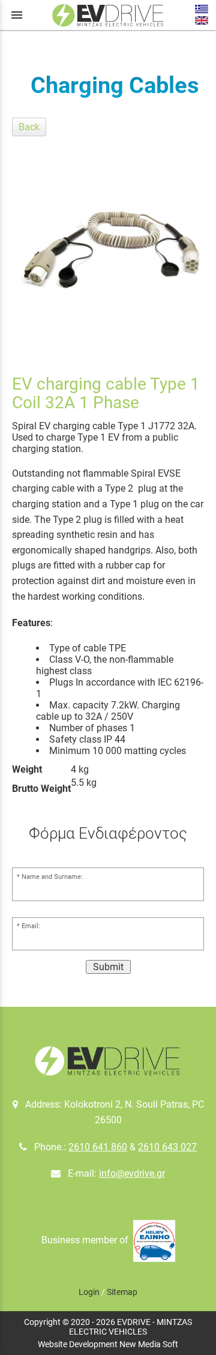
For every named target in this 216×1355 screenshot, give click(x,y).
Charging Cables (115, 85)
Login (89, 1292)
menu (17, 15)
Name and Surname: (52, 877)
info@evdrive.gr (132, 1173)
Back (29, 127)
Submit (108, 967)
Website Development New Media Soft (108, 1344)
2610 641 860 (97, 1147)
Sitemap (122, 1292)
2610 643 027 (167, 1147)
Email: (31, 926)
